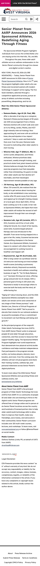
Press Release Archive (23, 553)
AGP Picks (5, 3)
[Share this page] (36, 19)
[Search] (26, 19)
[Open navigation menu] (4, 19)
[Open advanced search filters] (31, 19)
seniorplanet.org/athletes (12, 382)
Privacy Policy (30, 562)
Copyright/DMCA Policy (13, 562)
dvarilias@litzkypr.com (10, 445)
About (10, 553)
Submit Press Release (11, 558)
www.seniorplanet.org (10, 429)
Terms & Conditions (29, 558)
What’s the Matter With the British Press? (19, 3)
